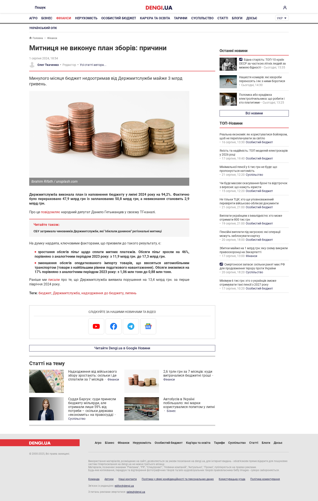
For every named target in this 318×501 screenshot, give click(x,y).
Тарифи (180, 18)
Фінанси (63, 18)
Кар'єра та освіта (155, 18)
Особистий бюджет (118, 18)
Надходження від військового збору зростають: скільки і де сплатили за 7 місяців (92, 375)
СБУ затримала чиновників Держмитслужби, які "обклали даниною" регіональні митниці (98, 231)
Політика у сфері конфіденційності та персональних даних (178, 479)
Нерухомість (86, 18)
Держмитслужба (66, 293)
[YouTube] (96, 326)
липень (131, 293)
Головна (38, 38)
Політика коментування (265, 479)
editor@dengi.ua (124, 485)
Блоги (237, 18)
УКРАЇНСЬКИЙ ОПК (43, 28)
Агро (33, 18)
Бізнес (46, 18)
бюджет (45, 293)
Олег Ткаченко (48, 65)
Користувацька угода (232, 479)
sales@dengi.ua (136, 491)
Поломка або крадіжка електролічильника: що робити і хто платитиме (261, 98)
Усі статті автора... (93, 65)
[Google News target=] (148, 326)
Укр (280, 18)
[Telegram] (131, 326)
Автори (109, 479)
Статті (222, 18)
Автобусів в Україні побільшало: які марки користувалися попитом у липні (189, 403)
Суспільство (202, 18)
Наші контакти (128, 479)
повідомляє (50, 212)
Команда (94, 479)
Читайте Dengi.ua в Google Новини (122, 348)
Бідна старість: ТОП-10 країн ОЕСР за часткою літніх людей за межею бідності (262, 63)
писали (54, 280)
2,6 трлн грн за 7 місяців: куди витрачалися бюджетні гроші (187, 373)
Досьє (251, 18)
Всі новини (254, 113)
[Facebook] (114, 326)
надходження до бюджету (102, 293)
